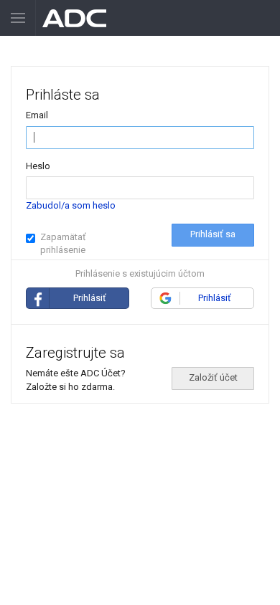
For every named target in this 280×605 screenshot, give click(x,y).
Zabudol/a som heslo (71, 205)
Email (37, 115)
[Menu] (18, 18)
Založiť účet (213, 377)
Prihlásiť (89, 297)
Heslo (38, 166)
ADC (74, 17)
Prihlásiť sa (212, 234)
